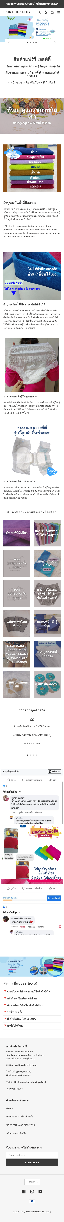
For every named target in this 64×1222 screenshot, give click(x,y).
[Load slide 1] (28, 42)
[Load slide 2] (30, 42)
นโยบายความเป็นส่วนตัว (19, 1116)
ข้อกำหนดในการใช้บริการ (20, 1125)
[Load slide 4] (36, 42)
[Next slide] (55, 42)
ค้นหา (9, 1108)
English (31, 1182)
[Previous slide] (9, 42)
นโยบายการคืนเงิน (16, 1133)
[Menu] (58, 12)
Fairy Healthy (17, 11)
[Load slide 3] (33, 42)
